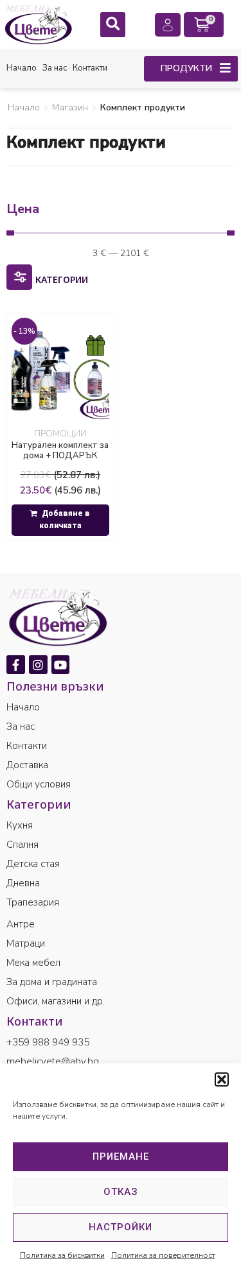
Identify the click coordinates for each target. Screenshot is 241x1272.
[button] (221, 1079)
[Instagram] (38, 664)
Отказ (120, 1192)
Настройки (120, 1227)
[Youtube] (60, 664)
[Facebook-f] (15, 664)
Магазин (70, 107)
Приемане (121, 1156)
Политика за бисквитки (62, 1255)
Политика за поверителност (163, 1255)
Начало (24, 107)
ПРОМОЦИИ (60, 433)
